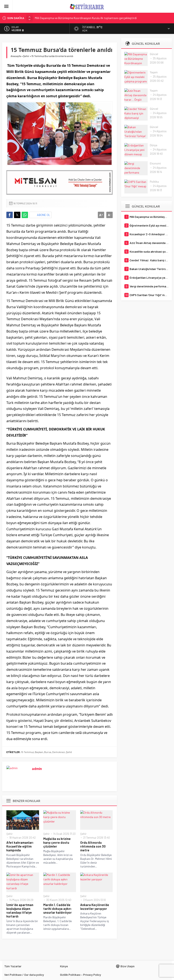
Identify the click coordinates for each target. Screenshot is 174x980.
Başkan (39, 751)
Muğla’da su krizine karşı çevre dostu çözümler (57, 842)
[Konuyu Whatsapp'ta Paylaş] (25, 215)
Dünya (153, 145)
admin (37, 768)
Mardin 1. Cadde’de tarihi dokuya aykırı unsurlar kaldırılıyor (57, 908)
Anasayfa (16, 55)
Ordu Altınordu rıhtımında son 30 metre (93, 846)
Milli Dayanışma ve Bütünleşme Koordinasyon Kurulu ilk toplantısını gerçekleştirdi (86, 18)
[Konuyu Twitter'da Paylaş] (17, 215)
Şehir (26, 55)
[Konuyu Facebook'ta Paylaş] (9, 215)
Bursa (47, 751)
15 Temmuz (27, 751)
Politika (154, 181)
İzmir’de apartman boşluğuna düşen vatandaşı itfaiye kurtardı (19, 910)
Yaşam (154, 72)
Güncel (154, 54)
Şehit (69, 751)
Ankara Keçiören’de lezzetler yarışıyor (94, 906)
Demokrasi (58, 751)
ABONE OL (43, 215)
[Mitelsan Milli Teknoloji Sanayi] (59, 182)
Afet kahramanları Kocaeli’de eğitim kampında (19, 846)
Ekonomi (155, 163)
